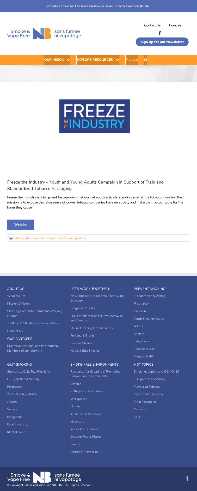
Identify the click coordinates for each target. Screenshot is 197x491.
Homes (75, 406)
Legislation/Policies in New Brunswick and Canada (96, 318)
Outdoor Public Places (85, 437)
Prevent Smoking (149, 289)
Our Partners (19, 339)
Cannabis (140, 409)
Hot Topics (144, 364)
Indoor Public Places (84, 429)
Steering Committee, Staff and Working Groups (34, 313)
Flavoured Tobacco (147, 387)
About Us (15, 289)
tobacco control (57, 238)
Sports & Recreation (84, 452)
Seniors (139, 334)
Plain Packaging (145, 402)
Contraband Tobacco (148, 394)
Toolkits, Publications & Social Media (32, 323)
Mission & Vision (18, 303)
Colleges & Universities (86, 391)
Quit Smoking (19, 364)
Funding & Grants (82, 335)
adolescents (22, 238)
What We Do (16, 296)
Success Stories (81, 343)
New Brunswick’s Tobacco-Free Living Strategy (97, 298)
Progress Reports (82, 308)
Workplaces (78, 399)
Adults (138, 326)
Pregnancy (141, 303)
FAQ (137, 417)
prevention (38, 238)
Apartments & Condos (85, 414)
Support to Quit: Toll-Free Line (28, 371)
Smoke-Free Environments (94, 364)
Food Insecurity (144, 349)
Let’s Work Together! (90, 289)
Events (75, 444)
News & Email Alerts (84, 351)
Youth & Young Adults (149, 319)
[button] (145, 60)
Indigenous (141, 341)
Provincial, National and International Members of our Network (33, 348)
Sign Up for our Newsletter (162, 42)
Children (140, 311)
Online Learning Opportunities (91, 328)
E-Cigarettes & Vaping (150, 296)
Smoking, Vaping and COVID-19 (156, 371)
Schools (75, 384)
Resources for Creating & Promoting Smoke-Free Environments (95, 374)
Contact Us (152, 25)
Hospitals (77, 421)
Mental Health (144, 356)
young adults (77, 238)
